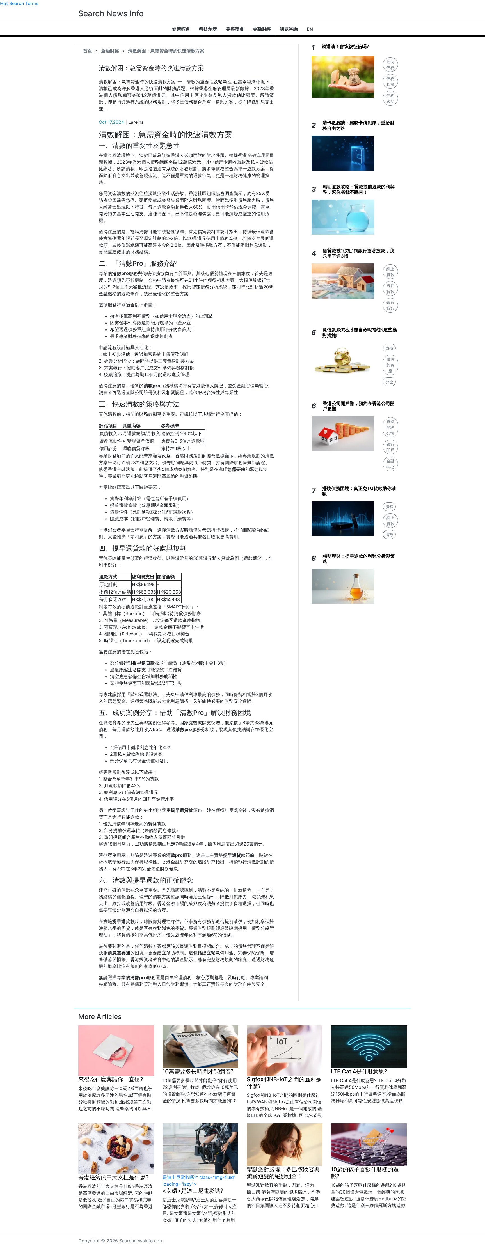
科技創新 (208, 29)
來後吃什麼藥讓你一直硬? (110, 1079)
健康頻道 (181, 29)
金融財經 (262, 29)
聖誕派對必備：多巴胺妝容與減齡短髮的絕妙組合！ (283, 1172)
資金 (389, 381)
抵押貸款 (390, 288)
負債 (389, 348)
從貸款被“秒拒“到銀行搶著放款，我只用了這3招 (358, 253)
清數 (389, 534)
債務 (389, 506)
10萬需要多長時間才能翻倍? (198, 1071)
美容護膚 (235, 29)
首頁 (87, 51)
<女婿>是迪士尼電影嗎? (193, 1190)
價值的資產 (390, 365)
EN (310, 29)
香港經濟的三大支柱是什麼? (113, 1177)
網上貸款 (390, 271)
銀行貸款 (390, 305)
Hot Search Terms (19, 3)
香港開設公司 (390, 427)
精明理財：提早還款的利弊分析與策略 (359, 558)
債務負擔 (390, 81)
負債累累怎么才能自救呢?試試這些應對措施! (359, 332)
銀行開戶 (390, 447)
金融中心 (390, 464)
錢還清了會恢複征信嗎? (345, 46)
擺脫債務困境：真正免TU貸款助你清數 (359, 490)
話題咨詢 (289, 29)
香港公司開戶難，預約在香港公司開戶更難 (359, 405)
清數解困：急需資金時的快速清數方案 (166, 51)
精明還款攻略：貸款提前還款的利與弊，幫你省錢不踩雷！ (359, 189)
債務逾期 (390, 98)
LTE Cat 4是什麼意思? (359, 1071)
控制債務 (390, 64)
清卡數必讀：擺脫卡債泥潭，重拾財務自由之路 (358, 125)
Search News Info (111, 13)
